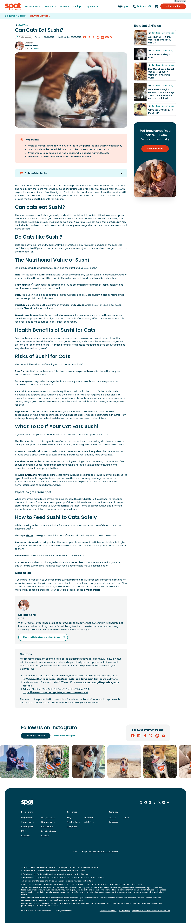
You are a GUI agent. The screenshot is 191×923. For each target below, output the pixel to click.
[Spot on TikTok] (145, 735)
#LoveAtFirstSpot (64, 735)
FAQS (23, 831)
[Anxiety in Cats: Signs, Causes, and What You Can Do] (155, 38)
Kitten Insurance (48, 822)
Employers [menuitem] (78, 6)
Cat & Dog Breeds (48, 831)
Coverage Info (27, 826)
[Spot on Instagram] (141, 802)
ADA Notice (89, 822)
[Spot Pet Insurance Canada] (27, 802)
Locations (25, 835)
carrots (79, 305)
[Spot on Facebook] (132, 735)
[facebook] (84, 37)
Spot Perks (45, 835)
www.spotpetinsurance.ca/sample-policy (67, 898)
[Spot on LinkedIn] (139, 735)
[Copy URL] (111, 37)
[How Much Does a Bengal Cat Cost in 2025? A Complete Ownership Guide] (155, 71)
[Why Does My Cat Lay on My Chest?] (155, 109)
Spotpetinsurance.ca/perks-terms (128, 884)
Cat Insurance (27, 822)
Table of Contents (36, 173)
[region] (95, 761)
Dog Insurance (27, 817)
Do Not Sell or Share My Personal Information (151, 911)
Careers (126, 817)
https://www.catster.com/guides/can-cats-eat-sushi (55, 692)
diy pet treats (92, 589)
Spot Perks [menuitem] (92, 6)
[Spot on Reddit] (157, 735)
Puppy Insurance (48, 817)
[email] (107, 37)
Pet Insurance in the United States (103, 851)
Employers (88, 817)
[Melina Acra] (19, 45)
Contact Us (113, 822)
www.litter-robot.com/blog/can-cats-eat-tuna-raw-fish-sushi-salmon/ (73, 679)
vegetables (22, 348)
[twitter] (93, 37)
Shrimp (30, 535)
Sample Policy (47, 826)
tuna (41, 274)
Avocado (33, 542)
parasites (85, 371)
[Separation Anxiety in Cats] (155, 54)
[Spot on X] (151, 735)
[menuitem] (32, 6)
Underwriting (180, 1)
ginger (65, 315)
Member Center (73, 822)
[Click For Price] (156, 6)
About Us (112, 817)
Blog (69, 817)
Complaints (72, 826)
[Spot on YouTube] (163, 735)
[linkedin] (89, 37)
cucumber (77, 562)
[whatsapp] (102, 37)
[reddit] (98, 37)
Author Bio (36, 48)
